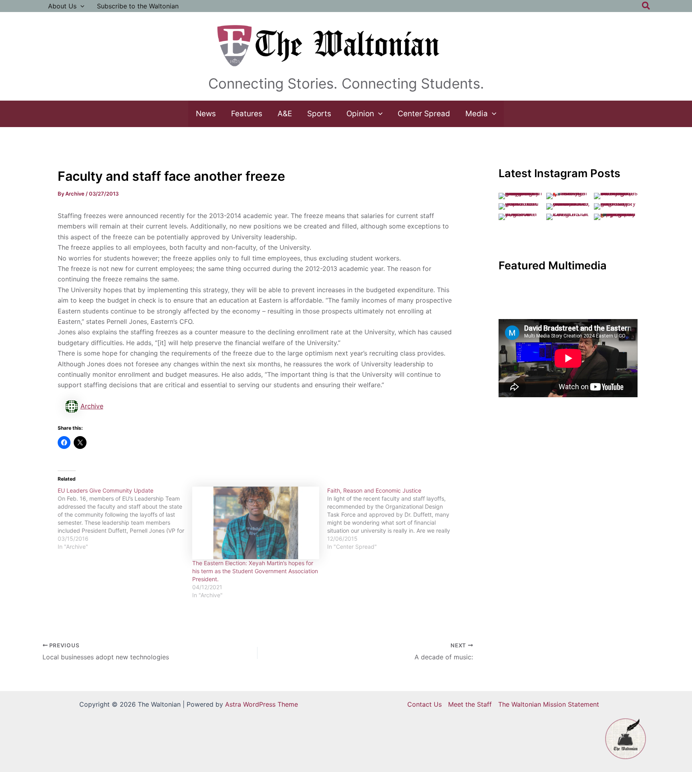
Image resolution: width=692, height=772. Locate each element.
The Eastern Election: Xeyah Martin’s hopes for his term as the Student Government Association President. (255, 571)
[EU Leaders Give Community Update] (125, 519)
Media (476, 113)
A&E (285, 113)
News (206, 113)
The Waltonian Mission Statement (548, 704)
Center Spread (424, 113)
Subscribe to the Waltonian (138, 6)
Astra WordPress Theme (261, 704)
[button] (80, 6)
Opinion (360, 113)
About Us (62, 6)
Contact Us (424, 704)
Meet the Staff (470, 704)
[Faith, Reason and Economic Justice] (394, 519)
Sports (319, 113)
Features (246, 113)
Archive (91, 406)
